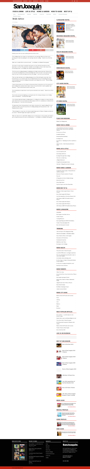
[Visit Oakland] (22, 458)
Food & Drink (18, 11)
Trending (60, 228)
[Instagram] (77, 1)
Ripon (58, 306)
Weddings (25, 1)
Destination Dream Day (61, 239)
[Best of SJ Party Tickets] (59, 389)
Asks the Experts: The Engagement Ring (65, 231)
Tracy (58, 297)
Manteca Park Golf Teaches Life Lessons (65, 295)
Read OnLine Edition (70, 24)
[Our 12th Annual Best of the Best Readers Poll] (59, 383)
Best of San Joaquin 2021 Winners (63, 201)
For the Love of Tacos (61, 132)
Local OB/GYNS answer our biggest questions (66, 252)
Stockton (58, 308)
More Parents (61, 269)
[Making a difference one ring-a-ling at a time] (16, 458)
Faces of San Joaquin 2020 (69, 369)
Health (30, 1)
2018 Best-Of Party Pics (68, 375)
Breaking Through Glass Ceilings (63, 155)
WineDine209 (35, 1)
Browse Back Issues (70, 29)
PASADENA (59, 212)
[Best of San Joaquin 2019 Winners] (59, 365)
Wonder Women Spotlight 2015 (63, 222)
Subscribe (29, 14)
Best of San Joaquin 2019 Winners (63, 194)
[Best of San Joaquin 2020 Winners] (59, 359)
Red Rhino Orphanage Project (63, 286)
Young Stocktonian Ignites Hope (63, 162)
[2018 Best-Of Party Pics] (59, 377)
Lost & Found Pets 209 (61, 151)
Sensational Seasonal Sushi (62, 136)
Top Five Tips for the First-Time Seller (65, 184)
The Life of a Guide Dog (61, 157)
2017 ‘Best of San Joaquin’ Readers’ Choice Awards (69, 394)
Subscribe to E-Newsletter (69, 28)
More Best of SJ (62, 188)
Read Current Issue (70, 40)
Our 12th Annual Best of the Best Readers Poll (66, 196)
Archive (54, 14)
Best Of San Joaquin (63, 341)
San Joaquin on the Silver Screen (63, 214)
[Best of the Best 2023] (59, 346)
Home (14, 14)
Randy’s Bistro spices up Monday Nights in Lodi (66, 318)
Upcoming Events (21, 14)
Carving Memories (60, 218)
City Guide (42, 1)
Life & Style (30, 11)
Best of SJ (68, 11)
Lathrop (58, 299)
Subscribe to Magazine (70, 25)
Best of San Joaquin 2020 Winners (63, 203)
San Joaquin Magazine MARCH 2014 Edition (65, 220)
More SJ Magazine (62, 209)
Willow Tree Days (60, 272)
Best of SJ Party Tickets (68, 387)
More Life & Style (62, 148)
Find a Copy (48, 14)
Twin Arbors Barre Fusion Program (64, 250)
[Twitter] (75, 1)
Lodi (57, 301)
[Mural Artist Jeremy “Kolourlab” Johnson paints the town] (22, 446)
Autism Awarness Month (61, 289)
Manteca (58, 303)
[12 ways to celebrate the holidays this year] (22, 454)
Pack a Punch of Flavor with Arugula (64, 235)
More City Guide (62, 292)
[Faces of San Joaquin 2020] (59, 371)
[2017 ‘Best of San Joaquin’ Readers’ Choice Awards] (59, 396)
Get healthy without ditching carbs (64, 258)
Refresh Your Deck (60, 180)
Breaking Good (60, 138)
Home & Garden (43, 11)
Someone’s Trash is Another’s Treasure (65, 174)
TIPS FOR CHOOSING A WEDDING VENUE (65, 233)
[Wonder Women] (16, 450)
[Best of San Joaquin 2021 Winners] (59, 352)
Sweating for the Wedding (62, 244)
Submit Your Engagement (62, 121)
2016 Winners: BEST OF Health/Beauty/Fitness (66, 205)
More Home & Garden (64, 168)
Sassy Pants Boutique (61, 284)
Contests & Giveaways (63, 14)
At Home (46, 1)
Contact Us (42, 14)
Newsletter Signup (17, 16)
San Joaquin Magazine (17, 1)
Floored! (58, 176)
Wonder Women (60, 216)
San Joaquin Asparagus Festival (63, 277)
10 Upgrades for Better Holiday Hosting (65, 178)
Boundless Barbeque (61, 134)
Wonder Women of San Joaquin (63, 327)
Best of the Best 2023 (61, 329)
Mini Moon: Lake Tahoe (61, 242)
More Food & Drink (63, 125)
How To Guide (56, 11)
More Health (61, 248)
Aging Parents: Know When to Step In (64, 282)
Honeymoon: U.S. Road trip (62, 237)
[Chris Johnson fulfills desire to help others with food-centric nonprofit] (16, 454)
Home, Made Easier (60, 182)
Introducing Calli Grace (61, 153)
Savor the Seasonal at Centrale (63, 224)
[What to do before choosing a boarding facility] (22, 450)
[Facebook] (72, 1)
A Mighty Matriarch (61, 160)
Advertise (35, 14)
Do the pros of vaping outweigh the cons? (65, 263)
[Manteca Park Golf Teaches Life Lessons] (16, 446)
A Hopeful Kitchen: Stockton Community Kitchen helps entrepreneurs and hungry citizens (65, 129)
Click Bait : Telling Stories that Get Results (65, 164)
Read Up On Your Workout (62, 265)
